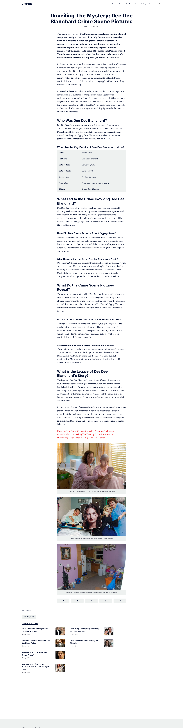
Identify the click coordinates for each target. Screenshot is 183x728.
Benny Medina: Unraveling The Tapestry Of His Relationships (85, 434)
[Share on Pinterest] (105, 601)
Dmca (121, 4)
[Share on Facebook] (77, 601)
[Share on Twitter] (63, 601)
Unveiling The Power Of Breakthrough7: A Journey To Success (85, 431)
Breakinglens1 (29, 617)
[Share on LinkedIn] (91, 601)
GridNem (27, 4)
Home (114, 4)
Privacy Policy (140, 4)
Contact (129, 4)
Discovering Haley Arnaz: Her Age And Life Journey (81, 437)
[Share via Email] (120, 601)
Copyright (152, 4)
